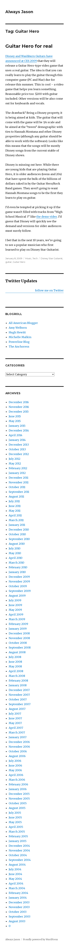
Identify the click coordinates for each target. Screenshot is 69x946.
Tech (35, 258)
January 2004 (18, 897)
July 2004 (15, 869)
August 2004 (17, 864)
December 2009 (19, 576)
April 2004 (16, 883)
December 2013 (19, 444)
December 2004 (19, 845)
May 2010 (15, 553)
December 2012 (19, 454)
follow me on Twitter (49, 290)
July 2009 (15, 600)
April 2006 (16, 775)
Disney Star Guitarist (51, 258)
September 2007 (19, 704)
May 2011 (14, 510)
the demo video (46, 216)
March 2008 (17, 676)
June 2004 (15, 874)
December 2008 (19, 633)
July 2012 (14, 458)
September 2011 (19, 491)
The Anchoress (19, 346)
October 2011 (17, 487)
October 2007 (18, 699)
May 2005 (15, 822)
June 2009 (15, 605)
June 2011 (15, 506)
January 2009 (18, 628)
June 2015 (15, 416)
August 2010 (17, 543)
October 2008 (18, 642)
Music (28, 258)
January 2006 (18, 789)
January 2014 (17, 440)
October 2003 (17, 911)
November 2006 (19, 746)
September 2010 (19, 539)
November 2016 (19, 407)
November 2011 (18, 482)
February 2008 (18, 680)
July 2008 (15, 657)
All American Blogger (23, 323)
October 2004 (18, 855)
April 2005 (16, 827)
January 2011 (17, 525)
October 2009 (18, 586)
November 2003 (19, 907)
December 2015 (19, 411)
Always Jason (19, 11)
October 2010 (17, 534)
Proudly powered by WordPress (40, 939)
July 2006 (15, 760)
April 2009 (16, 614)
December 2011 (18, 477)
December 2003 (19, 902)
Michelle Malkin (20, 337)
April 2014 (15, 435)
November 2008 (19, 638)
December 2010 (19, 529)
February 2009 (18, 624)
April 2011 (15, 515)
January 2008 (18, 685)
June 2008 (15, 661)
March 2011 (16, 520)
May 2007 (15, 723)
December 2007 (19, 690)
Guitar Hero (19, 262)
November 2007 (19, 694)
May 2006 (15, 770)
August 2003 (17, 921)
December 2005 (19, 793)
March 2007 (17, 732)
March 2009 (17, 619)
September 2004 (20, 860)
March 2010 (16, 562)
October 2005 (18, 803)
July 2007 (15, 713)
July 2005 (15, 812)
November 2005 (19, 798)
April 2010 (15, 558)
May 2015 (15, 421)
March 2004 (17, 888)
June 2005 (15, 817)
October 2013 (17, 449)
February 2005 (18, 836)
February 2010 (18, 567)
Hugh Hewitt (17, 332)
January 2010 (17, 572)
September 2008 (20, 647)
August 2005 (17, 808)
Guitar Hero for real (28, 46)
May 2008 (15, 666)
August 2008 (17, 652)
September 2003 (19, 916)
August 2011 (16, 496)
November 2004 (19, 850)
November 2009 (19, 581)
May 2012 (15, 463)
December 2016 (19, 402)
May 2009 (15, 609)
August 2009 (17, 595)
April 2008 (16, 671)
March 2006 (17, 779)
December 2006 (19, 742)
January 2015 (17, 425)
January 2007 (17, 737)
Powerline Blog (19, 341)
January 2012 (17, 473)
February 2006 (18, 784)
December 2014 (19, 430)
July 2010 (14, 548)
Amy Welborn (18, 327)
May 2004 (15, 878)
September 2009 (20, 591)
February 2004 (18, 893)
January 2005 (17, 841)
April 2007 (16, 727)
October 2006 (18, 751)
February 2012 (18, 468)
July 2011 (14, 501)
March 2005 (17, 831)
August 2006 (17, 756)
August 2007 (17, 709)
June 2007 (15, 718)
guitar (8, 262)
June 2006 (15, 765)
